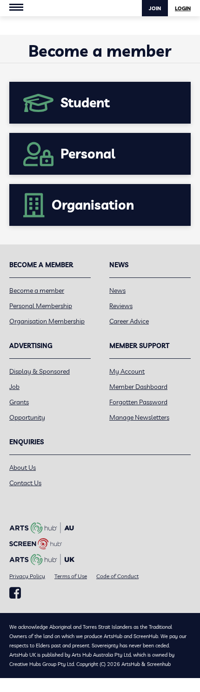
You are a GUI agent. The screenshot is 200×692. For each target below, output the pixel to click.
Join (155, 8)
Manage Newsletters (139, 417)
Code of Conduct (117, 576)
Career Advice (129, 321)
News (117, 290)
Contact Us (25, 483)
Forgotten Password (138, 402)
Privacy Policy (27, 576)
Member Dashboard (138, 386)
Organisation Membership (47, 321)
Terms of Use (70, 576)
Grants (19, 402)
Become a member (36, 290)
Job (14, 386)
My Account (127, 371)
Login (183, 8)
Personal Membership (40, 306)
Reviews (121, 306)
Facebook (15, 593)
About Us (22, 467)
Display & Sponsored (39, 371)
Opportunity (27, 417)
